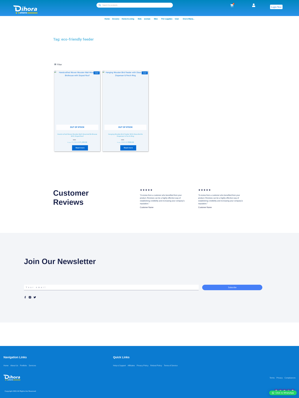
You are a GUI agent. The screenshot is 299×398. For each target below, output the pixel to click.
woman (147, 19)
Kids (140, 19)
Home (107, 19)
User (177, 19)
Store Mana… (188, 19)
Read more (80, 148)
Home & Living (128, 19)
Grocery (115, 19)
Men (156, 19)
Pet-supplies (166, 19)
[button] (283, 393)
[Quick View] (70, 148)
